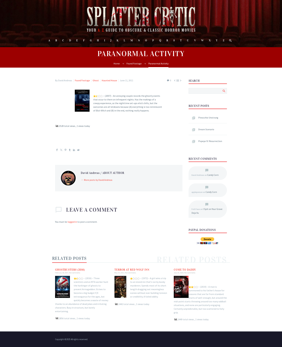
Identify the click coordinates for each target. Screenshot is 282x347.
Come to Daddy (185, 269)
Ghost (96, 80)
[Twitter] (61, 150)
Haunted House (109, 80)
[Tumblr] (70, 150)
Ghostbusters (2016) (70, 269)
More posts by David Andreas (98, 179)
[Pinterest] (65, 150)
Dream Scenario (206, 129)
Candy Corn (213, 174)
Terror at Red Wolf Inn (131, 269)
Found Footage (82, 80)
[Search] (230, 40)
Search (224, 91)
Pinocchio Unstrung (208, 117)
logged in (72, 221)
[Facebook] (57, 150)
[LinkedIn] (74, 150)
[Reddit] (78, 150)
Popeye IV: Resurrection (210, 141)
